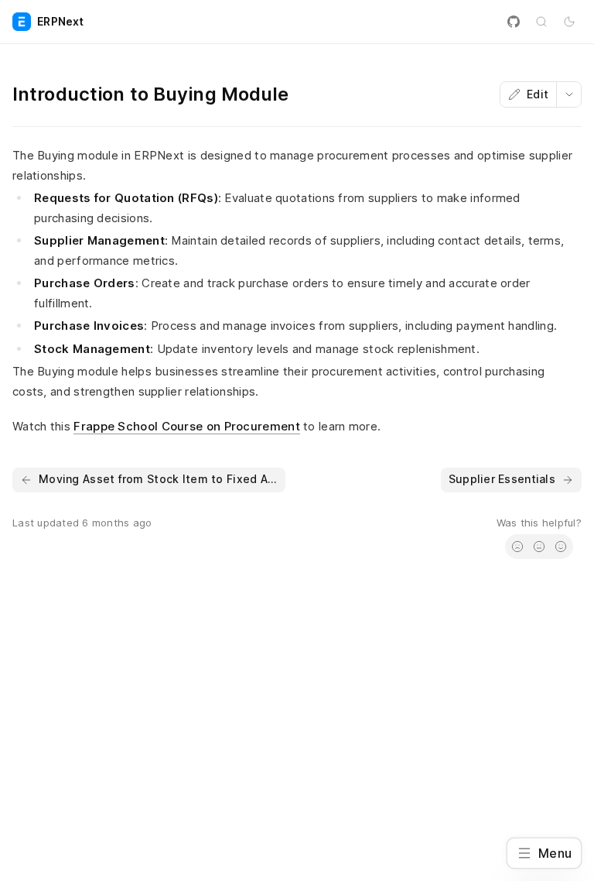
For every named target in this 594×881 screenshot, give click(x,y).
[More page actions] (568, 94)
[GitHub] (513, 21)
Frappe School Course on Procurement (186, 426)
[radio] (517, 546)
